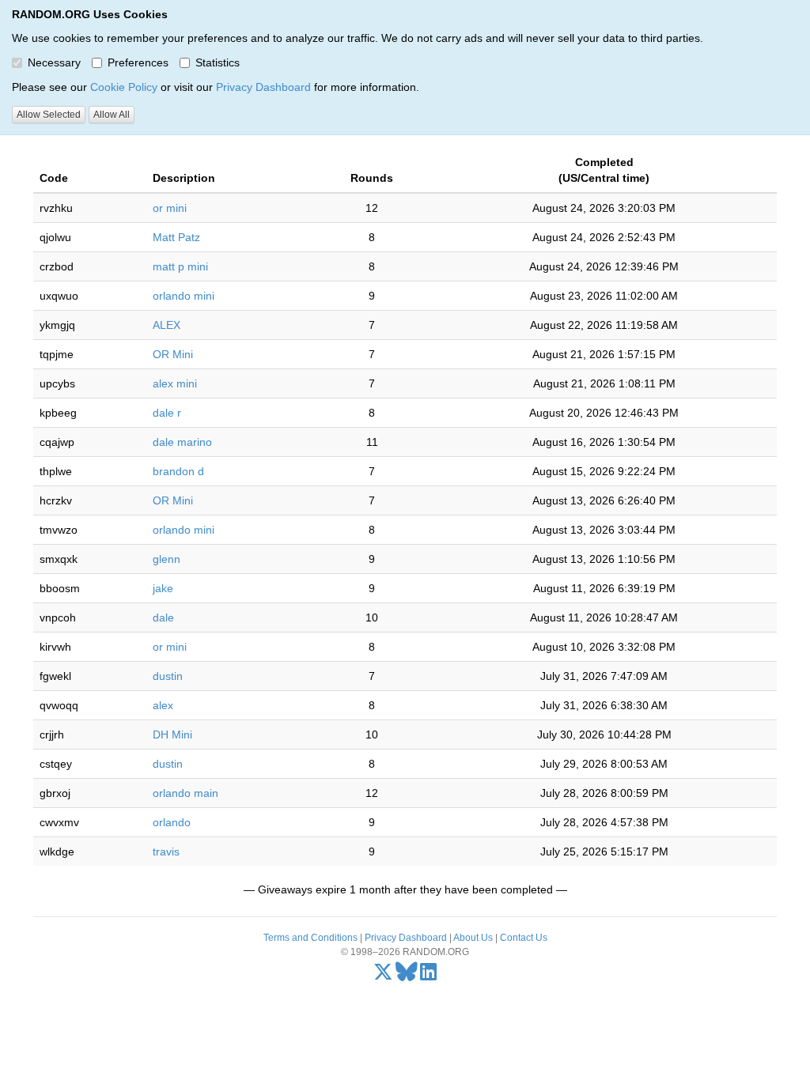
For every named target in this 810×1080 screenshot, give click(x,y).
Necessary (54, 62)
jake (163, 588)
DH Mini (172, 734)
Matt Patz (176, 237)
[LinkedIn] (428, 975)
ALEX (166, 325)
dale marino (182, 442)
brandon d (178, 471)
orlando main (185, 793)
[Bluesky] (407, 975)
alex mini (175, 383)
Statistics (217, 62)
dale (163, 617)
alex (163, 705)
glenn (166, 559)
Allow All (111, 114)
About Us (473, 937)
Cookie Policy (123, 87)
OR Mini (173, 354)
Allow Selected (49, 114)
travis (166, 851)
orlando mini (183, 295)
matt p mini (180, 266)
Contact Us (523, 937)
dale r (167, 412)
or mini (170, 208)
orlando (172, 822)
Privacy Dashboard (263, 87)
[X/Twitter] (383, 975)
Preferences (138, 62)
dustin (168, 676)
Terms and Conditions (310, 937)
